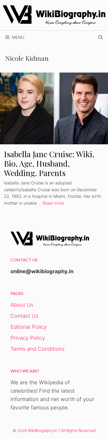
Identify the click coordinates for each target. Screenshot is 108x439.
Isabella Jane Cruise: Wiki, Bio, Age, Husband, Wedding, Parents (49, 163)
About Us (21, 305)
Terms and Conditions (37, 349)
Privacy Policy (27, 338)
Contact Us (24, 316)
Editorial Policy (28, 327)
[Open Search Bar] (100, 37)
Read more (53, 203)
